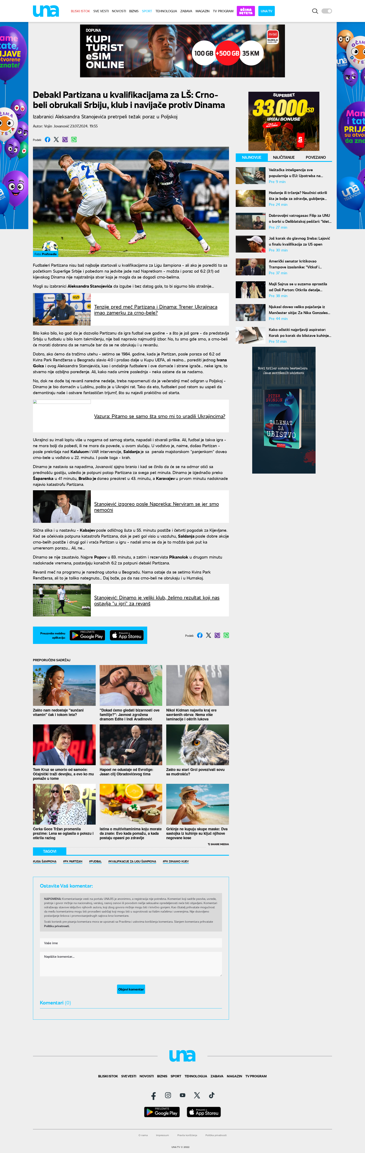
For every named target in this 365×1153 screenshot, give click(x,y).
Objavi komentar (131, 989)
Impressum (162, 1135)
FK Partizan (73, 861)
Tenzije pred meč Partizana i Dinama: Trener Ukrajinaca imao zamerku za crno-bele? (155, 309)
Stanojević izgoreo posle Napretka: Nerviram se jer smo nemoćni (156, 506)
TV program (223, 11)
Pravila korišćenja (187, 1135)
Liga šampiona (45, 861)
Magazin (203, 11)
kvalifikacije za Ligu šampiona (133, 861)
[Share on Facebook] (47, 139)
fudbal (96, 861)
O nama (143, 1135)
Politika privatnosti (216, 1135)
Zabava (186, 11)
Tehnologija (166, 11)
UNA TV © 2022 (180, 1147)
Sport (147, 11)
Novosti (119, 11)
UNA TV (266, 11)
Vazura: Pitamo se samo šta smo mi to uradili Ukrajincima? (159, 416)
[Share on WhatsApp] (74, 139)
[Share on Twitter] (56, 139)
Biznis (134, 11)
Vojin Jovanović (56, 125)
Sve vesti (101, 11)
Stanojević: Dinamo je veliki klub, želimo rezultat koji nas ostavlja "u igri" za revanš (156, 600)
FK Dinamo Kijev (177, 861)
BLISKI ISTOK (80, 11)
